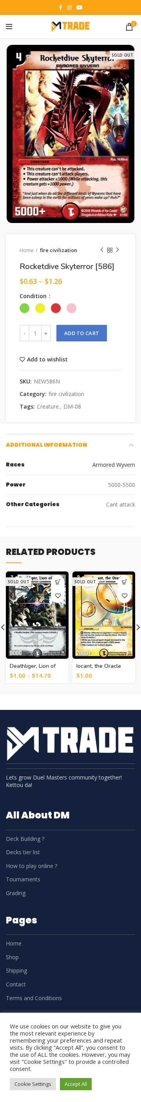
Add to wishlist (47, 359)
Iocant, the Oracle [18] (98, 669)
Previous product (102, 250)
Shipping (16, 970)
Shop (12, 957)
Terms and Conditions (34, 998)
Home (27, 250)
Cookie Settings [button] (32, 1083)
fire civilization (58, 250)
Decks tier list (23, 852)
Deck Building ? (25, 838)
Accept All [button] (76, 1083)
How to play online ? (31, 866)
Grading (15, 893)
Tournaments (23, 879)
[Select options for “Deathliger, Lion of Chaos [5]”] (58, 582)
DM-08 (72, 407)
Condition (34, 296)
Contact (16, 984)
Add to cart (81, 333)
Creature (48, 407)
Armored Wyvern (113, 464)
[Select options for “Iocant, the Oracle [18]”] (124, 582)
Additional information (46, 445)
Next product (117, 250)
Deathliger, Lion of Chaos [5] (33, 669)
